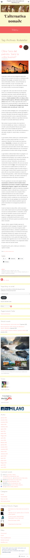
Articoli (3, 269)
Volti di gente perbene (5, 501)
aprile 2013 (3, 465)
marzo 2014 (3, 440)
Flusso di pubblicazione (6, 537)
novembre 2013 (4, 449)
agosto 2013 (3, 456)
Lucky (4, 476)
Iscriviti (3, 297)
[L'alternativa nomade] (15, 8)
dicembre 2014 (4, 420)
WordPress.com (4, 542)
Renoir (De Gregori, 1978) (14, 520)
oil (16, 271)
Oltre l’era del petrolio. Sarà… (13, 476)
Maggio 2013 (3, 462)
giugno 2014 (3, 433)
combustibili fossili (6, 270)
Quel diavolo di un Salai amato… (21, 478)
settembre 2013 (4, 453)
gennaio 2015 (4, 417)
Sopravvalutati (4, 496)
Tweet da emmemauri (5, 313)
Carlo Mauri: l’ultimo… (11, 474)
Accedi (2, 535)
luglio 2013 (3, 458)
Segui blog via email (7, 286)
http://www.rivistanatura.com (9, 251)
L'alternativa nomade (15, 19)
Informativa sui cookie (6, 552)
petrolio (19, 271)
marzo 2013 (3, 467)
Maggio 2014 (3, 435)
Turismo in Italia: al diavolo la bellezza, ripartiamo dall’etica (13, 330)
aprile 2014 (3, 438)
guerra (11, 271)
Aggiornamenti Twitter (8, 311)
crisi (15, 270)
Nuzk (4, 486)
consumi (12, 270)
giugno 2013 (3, 460)
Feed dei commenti (5, 540)
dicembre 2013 (4, 447)
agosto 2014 (3, 429)
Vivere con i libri (4, 499)
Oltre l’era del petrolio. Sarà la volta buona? (10, 54)
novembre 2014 (4, 422)
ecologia (8, 271)
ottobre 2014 (4, 424)
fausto (4, 481)
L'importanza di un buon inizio (14, 524)
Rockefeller (24, 271)
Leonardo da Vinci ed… (8, 478)
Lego (15, 271)
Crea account (4, 533)
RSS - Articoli (6, 280)
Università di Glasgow (9, 273)
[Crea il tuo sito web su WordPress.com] (15, 1)
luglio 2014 (3, 431)
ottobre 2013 (4, 451)
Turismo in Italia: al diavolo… (17, 484)
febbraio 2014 (4, 442)
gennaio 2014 (4, 444)
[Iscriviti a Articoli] (2, 280)
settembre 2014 (4, 426)
